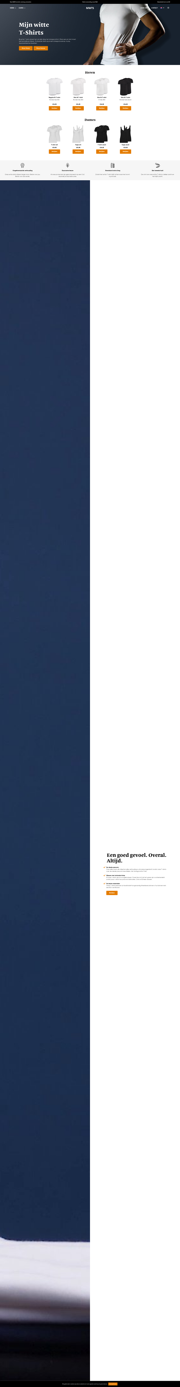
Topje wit (78, 145)
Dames (21, 8)
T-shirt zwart (102, 145)
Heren (12, 8)
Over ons (144, 8)
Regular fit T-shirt (54, 97)
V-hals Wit (101, 100)
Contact (154, 8)
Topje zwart (125, 145)
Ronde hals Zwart (125, 100)
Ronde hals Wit (54, 100)
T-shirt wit (54, 145)
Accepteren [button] (112, 1384)
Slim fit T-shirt (78, 97)
